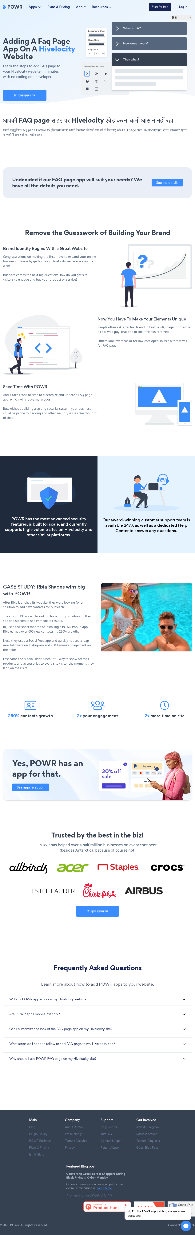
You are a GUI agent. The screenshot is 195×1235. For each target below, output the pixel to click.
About (81, 7)
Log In (183, 7)
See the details (167, 182)
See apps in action (30, 787)
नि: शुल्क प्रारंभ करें (24, 95)
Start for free (160, 7)
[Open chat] (186, 1226)
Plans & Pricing (58, 7)
